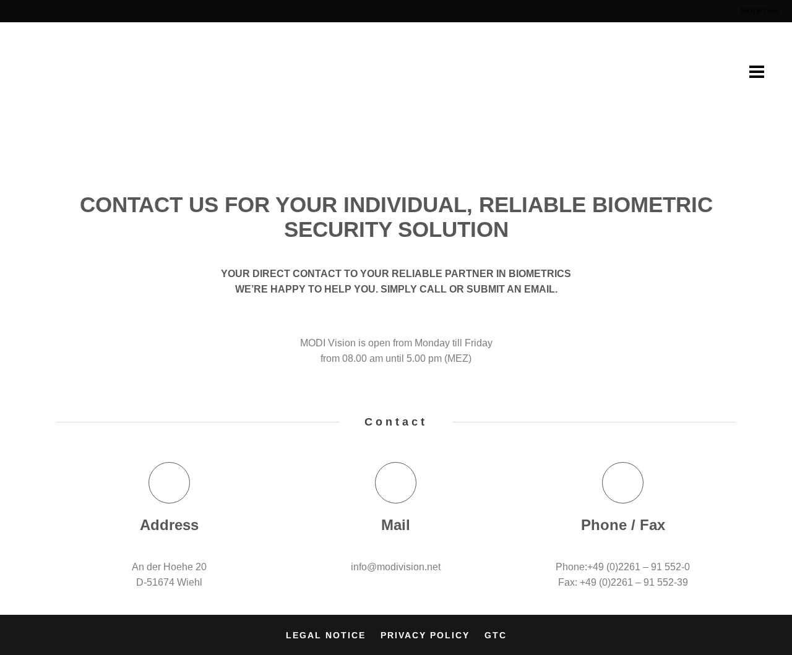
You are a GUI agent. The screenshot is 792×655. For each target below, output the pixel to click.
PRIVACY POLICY (425, 635)
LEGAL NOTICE (326, 635)
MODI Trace (760, 11)
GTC (495, 635)
